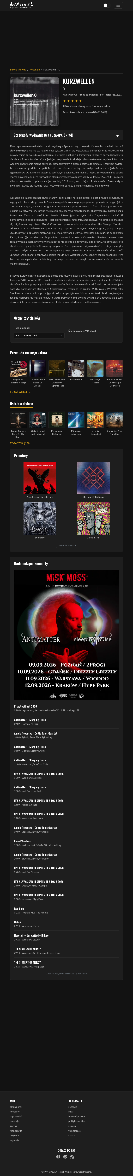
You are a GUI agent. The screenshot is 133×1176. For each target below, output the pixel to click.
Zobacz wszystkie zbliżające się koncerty (66, 973)
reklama (72, 1126)
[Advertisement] (66, 37)
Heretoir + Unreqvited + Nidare (31, 935)
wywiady (14, 1140)
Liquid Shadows (22, 841)
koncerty (14, 1111)
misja (70, 1111)
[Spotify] (65, 1157)
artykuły (14, 1135)
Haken (17, 922)
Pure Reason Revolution (39, 497)
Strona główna (18, 69)
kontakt (72, 1135)
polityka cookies (76, 1121)
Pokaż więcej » (19, 392)
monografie (16, 1130)
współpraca (74, 1130)
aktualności (16, 1107)
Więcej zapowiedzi (66, 545)
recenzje (14, 1121)
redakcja (72, 1107)
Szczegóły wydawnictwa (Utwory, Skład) (43, 135)
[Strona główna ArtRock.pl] (21, 5)
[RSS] (72, 1157)
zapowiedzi (16, 1116)
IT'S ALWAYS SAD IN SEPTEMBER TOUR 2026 (39, 774)
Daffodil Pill (93, 537)
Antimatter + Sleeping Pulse (30, 720)
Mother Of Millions (93, 497)
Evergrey (40, 537)
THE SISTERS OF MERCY (27, 949)
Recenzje (35, 69)
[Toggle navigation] (118, 5)
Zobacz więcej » (20, 443)
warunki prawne (76, 1116)
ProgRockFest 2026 (25, 706)
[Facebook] (58, 1157)
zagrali (13, 1126)
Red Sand (19, 908)
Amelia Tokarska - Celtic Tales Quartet (35, 733)
